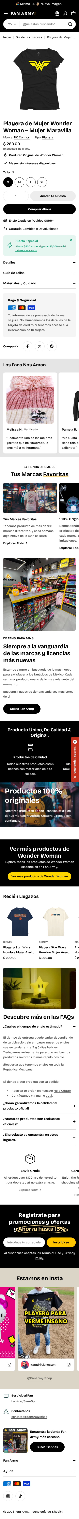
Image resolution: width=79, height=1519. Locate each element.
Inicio (7, 37)
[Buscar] (70, 24)
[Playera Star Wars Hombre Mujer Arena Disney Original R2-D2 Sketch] (55, 921)
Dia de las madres (29, 37)
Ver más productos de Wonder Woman (39, 876)
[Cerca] (71, 240)
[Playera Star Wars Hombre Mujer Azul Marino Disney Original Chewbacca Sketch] (19, 921)
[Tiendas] (57, 13)
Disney (7, 942)
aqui (49, 1095)
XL (42, 182)
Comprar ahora (39, 209)
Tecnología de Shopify (47, 1511)
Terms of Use (51, 1253)
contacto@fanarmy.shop (29, 1417)
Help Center (62, 1091)
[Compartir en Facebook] (27, 346)
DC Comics (22, 137)
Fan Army (22, 1511)
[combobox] (39, 24)
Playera (47, 137)
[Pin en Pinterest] (52, 346)
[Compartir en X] (40, 346)
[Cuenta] (65, 13)
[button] (75, 759)
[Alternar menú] (5, 13)
